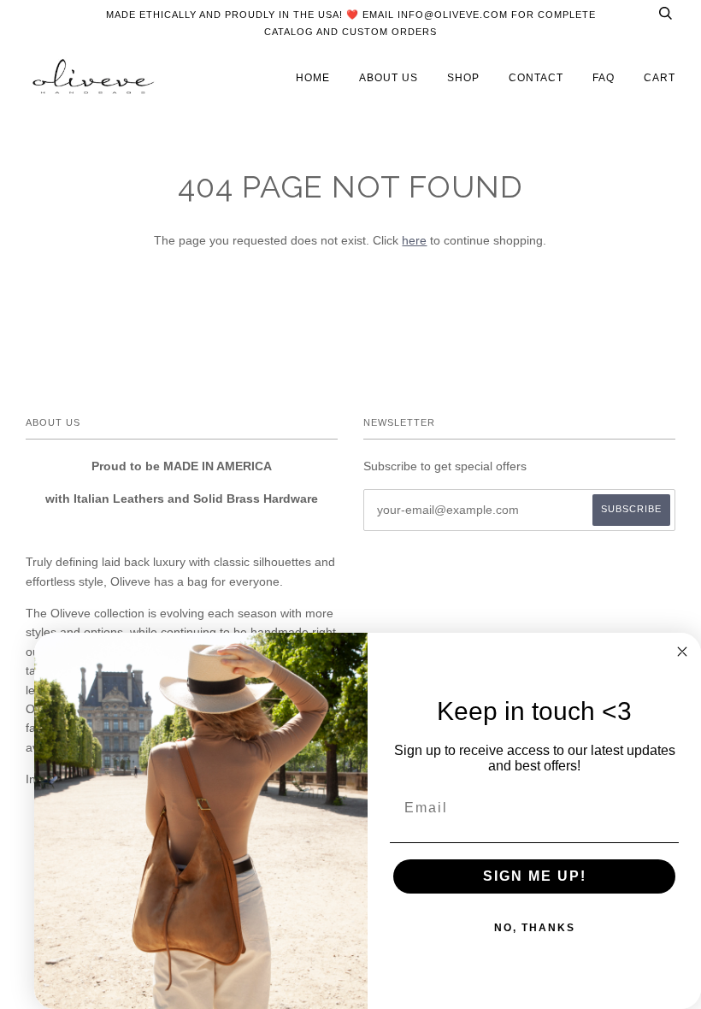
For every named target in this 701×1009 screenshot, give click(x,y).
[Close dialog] (682, 651)
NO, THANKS (534, 928)
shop (463, 78)
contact (536, 78)
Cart (659, 78)
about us (388, 78)
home (313, 78)
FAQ (603, 78)
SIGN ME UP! (534, 876)
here (414, 240)
